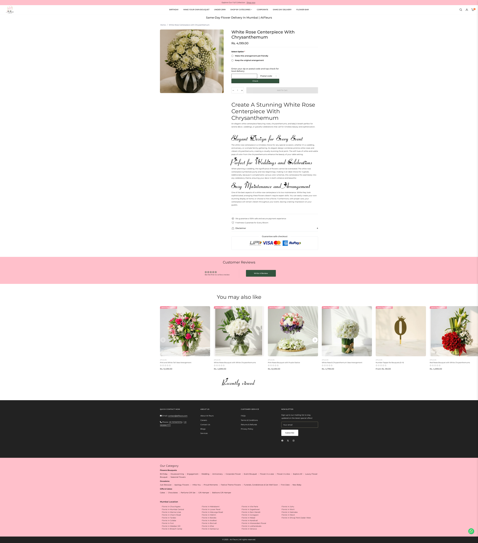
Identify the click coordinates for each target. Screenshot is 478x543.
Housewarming (177, 474)
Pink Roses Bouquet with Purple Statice (284, 362)
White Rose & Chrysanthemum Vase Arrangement (342, 362)
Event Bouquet (250, 474)
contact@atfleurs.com (177, 416)
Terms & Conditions (249, 420)
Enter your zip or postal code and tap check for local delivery (255, 70)
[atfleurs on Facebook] (283, 440)
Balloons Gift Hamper (221, 492)
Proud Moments (211, 485)
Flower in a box (283, 474)
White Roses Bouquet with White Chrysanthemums (235, 362)
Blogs (203, 429)
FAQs (243, 416)
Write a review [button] (261, 273)
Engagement (192, 474)
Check (255, 81)
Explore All (297, 474)
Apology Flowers (181, 485)
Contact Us (205, 424)
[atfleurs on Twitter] (288, 440)
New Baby (297, 485)
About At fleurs (207, 416)
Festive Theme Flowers (231, 485)
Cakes (162, 492)
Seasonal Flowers (178, 477)
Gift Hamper (203, 492)
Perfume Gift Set (188, 492)
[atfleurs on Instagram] (294, 440)
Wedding (205, 474)
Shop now (251, 2)
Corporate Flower (233, 474)
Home (163, 25)
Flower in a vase (267, 474)
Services (204, 433)
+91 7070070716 (175, 422)
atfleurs (163, 360)
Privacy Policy (247, 429)
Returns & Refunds (249, 424)
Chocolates (173, 492)
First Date (285, 485)
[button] (461, 9)
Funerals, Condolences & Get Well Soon (261, 485)
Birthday (164, 474)
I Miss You (196, 485)
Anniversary (217, 474)
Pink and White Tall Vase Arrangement (175, 362)
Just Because (165, 485)
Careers (203, 420)
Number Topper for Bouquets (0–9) (390, 362)
